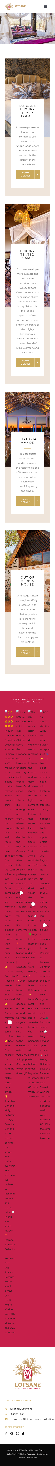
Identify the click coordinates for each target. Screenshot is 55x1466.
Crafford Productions (27, 1457)
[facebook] (6, 1433)
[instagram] (17, 1433)
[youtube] (11, 1433)
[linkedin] (29, 1433)
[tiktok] (23, 1433)
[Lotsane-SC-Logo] (16, 3)
